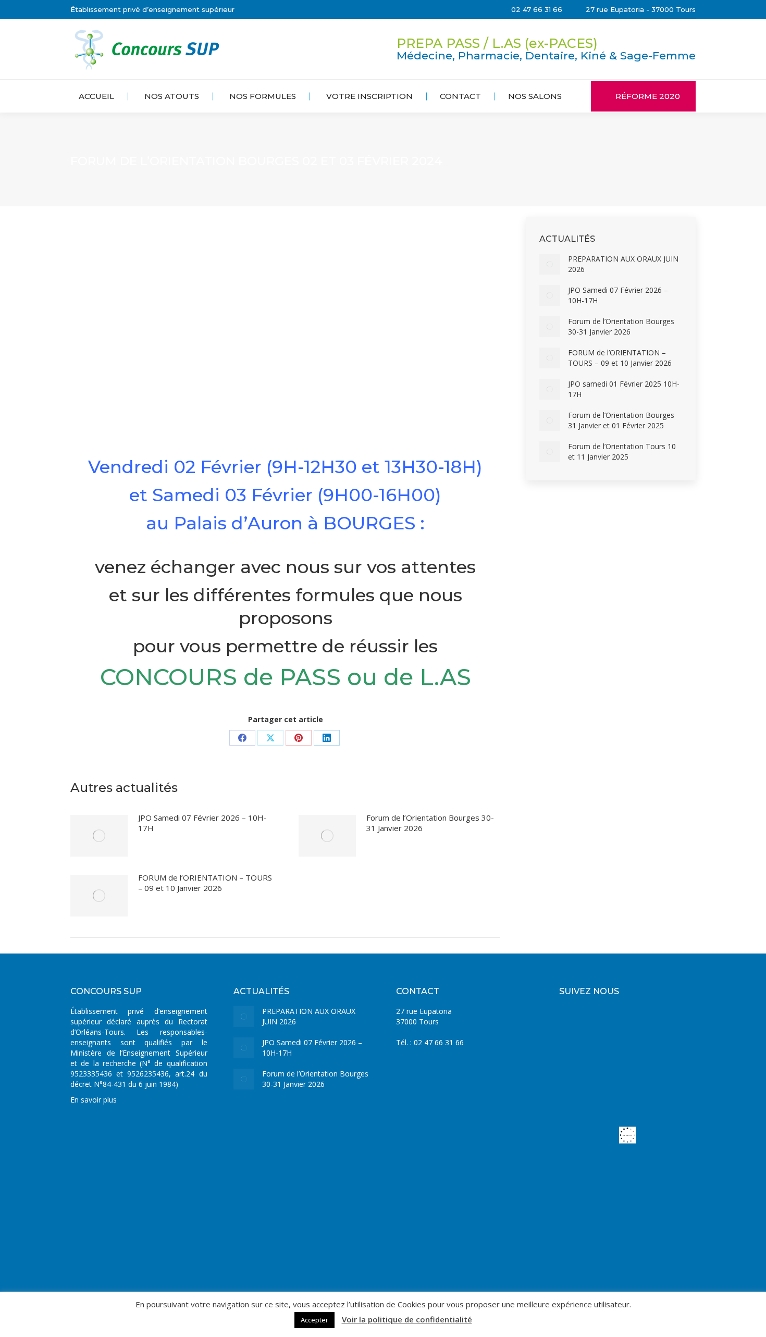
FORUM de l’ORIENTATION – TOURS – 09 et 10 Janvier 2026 (205, 882)
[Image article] (99, 836)
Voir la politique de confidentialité (407, 1319)
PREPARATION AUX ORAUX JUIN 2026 (623, 264)
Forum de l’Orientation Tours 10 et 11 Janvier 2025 (622, 451)
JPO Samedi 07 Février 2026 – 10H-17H (202, 822)
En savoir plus (93, 1100)
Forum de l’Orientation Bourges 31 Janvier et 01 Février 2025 (621, 420)
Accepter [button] (314, 1319)
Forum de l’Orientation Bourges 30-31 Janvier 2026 (430, 822)
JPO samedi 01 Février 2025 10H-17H (623, 389)
